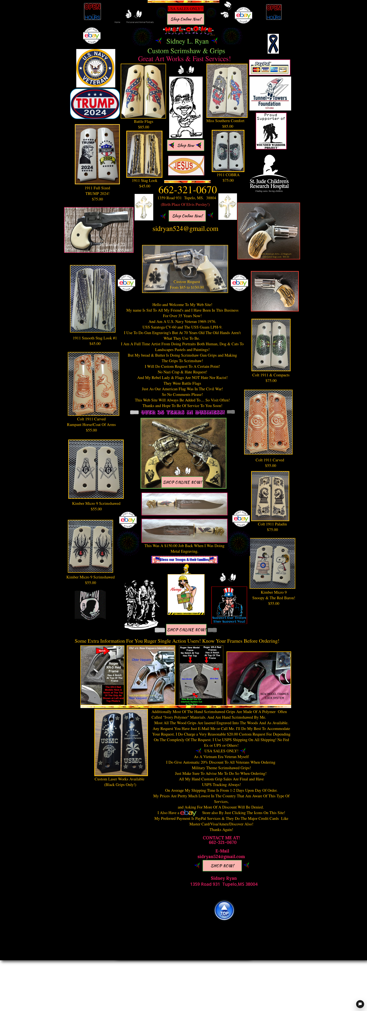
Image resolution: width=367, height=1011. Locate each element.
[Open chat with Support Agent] (360, 1004)
